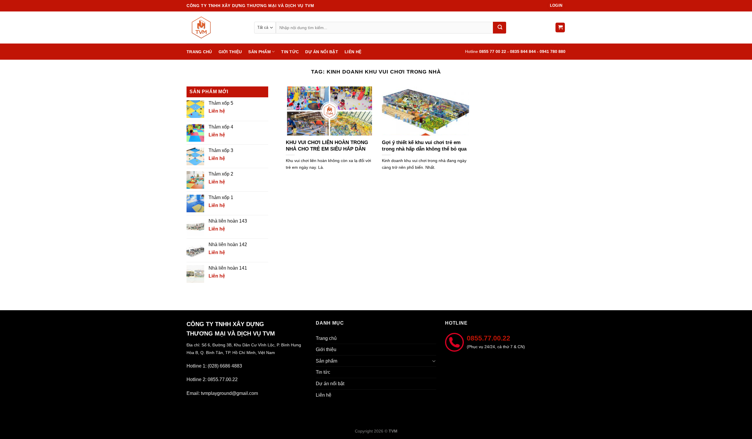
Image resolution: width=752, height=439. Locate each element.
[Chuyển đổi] (434, 360)
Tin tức (290, 51)
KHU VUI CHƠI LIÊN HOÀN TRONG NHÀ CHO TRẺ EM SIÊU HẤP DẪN (327, 146)
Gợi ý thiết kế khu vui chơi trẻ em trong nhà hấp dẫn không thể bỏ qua (424, 146)
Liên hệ (353, 51)
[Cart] (560, 27)
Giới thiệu (230, 51)
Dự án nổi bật (321, 51)
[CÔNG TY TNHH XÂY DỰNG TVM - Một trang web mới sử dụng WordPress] (216, 27)
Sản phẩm (259, 51)
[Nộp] (499, 28)
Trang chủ (199, 51)
